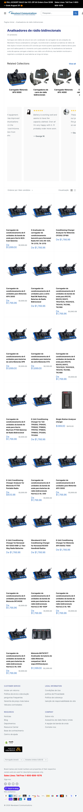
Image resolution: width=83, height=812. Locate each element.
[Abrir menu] (5, 13)
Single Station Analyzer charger (66, 420)
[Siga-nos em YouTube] (13, 783)
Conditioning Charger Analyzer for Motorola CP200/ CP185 (65, 232)
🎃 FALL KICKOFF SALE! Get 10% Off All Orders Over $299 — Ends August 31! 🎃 (28, 4)
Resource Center (11, 727)
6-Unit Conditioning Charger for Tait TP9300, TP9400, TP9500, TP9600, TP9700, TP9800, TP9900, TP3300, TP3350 (39, 427)
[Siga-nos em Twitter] (9, 783)
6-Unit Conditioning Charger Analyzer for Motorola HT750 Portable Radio (15, 484)
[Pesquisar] (75, 13)
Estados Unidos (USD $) (34, 760)
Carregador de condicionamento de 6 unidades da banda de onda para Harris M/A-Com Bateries (15, 235)
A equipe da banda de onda (56, 723)
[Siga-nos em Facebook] (5, 783)
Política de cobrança (53, 697)
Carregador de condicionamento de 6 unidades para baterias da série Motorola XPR (16, 358)
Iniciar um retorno (11, 690)
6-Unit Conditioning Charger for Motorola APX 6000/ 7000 (65, 543)
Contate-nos (50, 727)
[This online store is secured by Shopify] (9, 742)
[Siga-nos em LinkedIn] (17, 783)
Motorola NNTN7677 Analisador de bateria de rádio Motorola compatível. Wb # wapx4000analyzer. (41, 658)
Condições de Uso (53, 690)
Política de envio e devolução (16, 694)
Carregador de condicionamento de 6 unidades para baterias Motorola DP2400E (16, 597)
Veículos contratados (13, 705)
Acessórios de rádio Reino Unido (59, 720)
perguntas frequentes (13, 697)
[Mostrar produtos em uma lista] (75, 190)
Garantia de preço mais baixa (16, 701)
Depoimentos (9, 723)
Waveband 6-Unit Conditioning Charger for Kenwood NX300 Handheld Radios (40, 544)
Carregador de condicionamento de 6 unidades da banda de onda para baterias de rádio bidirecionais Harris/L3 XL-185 (65, 600)
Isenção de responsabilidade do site (60, 701)
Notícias (7, 716)
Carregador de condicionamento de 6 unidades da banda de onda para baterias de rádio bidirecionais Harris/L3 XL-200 (40, 487)
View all (72, 64)
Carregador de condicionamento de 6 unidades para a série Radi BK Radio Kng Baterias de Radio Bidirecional (40, 295)
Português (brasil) (12, 760)
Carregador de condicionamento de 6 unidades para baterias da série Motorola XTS (41, 358)
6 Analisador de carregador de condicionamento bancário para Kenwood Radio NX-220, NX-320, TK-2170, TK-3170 (41, 237)
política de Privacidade (54, 694)
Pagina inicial (9, 22)
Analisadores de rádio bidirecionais (29, 22)
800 (29, 775)
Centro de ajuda (11, 734)
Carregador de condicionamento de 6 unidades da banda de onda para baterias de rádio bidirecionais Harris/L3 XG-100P (40, 600)
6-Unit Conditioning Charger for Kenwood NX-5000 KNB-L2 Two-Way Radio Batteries (16, 544)
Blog (6, 720)
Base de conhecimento (14, 731)
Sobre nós (49, 716)
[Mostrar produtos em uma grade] (71, 190)
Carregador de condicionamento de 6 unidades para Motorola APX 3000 (16, 292)
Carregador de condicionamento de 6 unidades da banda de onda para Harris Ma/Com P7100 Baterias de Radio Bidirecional (16, 426)
